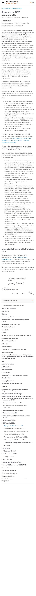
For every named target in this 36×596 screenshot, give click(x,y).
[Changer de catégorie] (1, 308)
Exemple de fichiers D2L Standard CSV (12, 25)
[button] (30, 2)
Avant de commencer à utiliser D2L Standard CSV (15, 23)
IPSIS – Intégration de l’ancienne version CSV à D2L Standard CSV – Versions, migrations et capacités (16, 140)
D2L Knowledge (7, 17)
